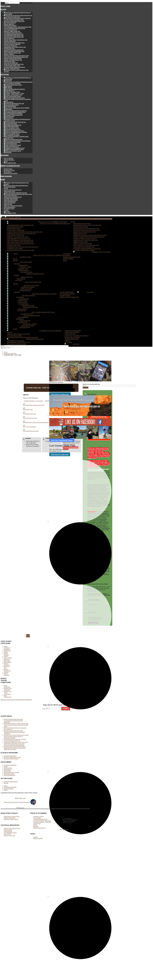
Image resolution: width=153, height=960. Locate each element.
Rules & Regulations (9, 207)
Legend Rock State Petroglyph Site (13, 50)
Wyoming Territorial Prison (11, 68)
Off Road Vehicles (28, 295)
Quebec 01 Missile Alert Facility (13, 58)
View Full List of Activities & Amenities (48, 255)
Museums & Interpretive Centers (44, 294)
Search (3, 3)
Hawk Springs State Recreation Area (14, 42)
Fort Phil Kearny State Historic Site (14, 37)
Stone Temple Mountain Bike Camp (8, 659)
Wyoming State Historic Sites (12, 757)
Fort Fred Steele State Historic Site (14, 35)
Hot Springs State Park (10, 45)
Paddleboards (24, 299)
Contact (6, 210)
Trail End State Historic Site (12, 65)
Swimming (20, 319)
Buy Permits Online (9, 170)
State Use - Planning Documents (13, 205)
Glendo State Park (9, 38)
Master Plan (7, 650)
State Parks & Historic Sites (12, 816)
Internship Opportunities (11, 200)
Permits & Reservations (10, 166)
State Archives (8, 829)
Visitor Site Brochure (10, 201)
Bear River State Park (10, 22)
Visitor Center (24, 320)
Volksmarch (22, 322)
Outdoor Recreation (9, 818)
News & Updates (8, 158)
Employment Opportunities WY (13, 197)
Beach (15, 258)
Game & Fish (36, 823)
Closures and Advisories (7, 689)
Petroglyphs (22, 300)
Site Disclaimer (64, 829)
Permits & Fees (8, 169)
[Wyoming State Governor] (33, 804)
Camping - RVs (23, 269)
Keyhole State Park (9, 48)
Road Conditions (7, 686)
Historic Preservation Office (12, 828)
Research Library (28, 305)
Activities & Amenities (7, 648)
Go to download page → (58, 417)
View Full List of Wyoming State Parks (52, 222)
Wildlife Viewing (27, 325)
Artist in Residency (9, 160)
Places (3, 9)
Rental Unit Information (10, 173)
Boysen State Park (9, 24)
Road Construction (7, 696)
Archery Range (25, 257)
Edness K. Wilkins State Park (12, 31)
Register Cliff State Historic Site (13, 60)
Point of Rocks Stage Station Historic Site (16, 57)
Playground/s (24, 304)
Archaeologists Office (10, 832)
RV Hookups (21, 310)
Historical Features (31, 285)
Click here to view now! (60, 394)
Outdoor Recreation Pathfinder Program (15, 192)
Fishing (16, 275)
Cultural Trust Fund (9, 835)
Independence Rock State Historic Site (15, 47)
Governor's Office (38, 816)
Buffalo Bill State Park (10, 25)
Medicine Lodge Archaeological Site (14, 51)
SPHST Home (5, 6)
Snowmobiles (23, 317)
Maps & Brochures (7, 664)
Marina (17, 292)
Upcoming (5, 155)
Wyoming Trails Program (101, 252)
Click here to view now (60, 454)
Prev (28, 635)
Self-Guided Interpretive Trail (43, 312)
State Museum (8, 831)
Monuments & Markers (10, 195)
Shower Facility (27, 314)
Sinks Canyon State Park (11, 63)
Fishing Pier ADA (27, 277)
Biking (15, 260)
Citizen (35, 825)
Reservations (7, 171)
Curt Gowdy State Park (10, 30)
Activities (5, 74)
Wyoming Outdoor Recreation (50, 331)
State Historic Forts (9, 191)
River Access (22, 309)
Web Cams (7, 211)
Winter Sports (24, 327)
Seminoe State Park (9, 61)
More (3, 179)
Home (5, 646)
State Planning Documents (11, 772)
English (8, 347)
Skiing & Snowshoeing (32, 315)
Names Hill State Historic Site (12, 53)
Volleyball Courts (30, 324)
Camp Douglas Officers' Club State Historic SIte (17, 27)
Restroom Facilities (30, 307)
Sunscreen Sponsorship (35, 339)
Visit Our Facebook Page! (62, 440)
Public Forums (8, 204)
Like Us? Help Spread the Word (12, 190)
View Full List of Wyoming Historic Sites (55, 223)
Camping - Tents (25, 267)
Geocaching (21, 279)
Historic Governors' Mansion (12, 44)
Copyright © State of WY (40, 819)
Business (35, 826)
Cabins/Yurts (23, 265)
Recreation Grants (9, 208)
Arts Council (7, 834)
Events (6, 161)
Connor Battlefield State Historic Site (14, 28)
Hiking (15, 284)
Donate (6, 188)
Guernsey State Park (9, 41)
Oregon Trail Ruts (9, 54)
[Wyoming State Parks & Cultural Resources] (17, 802)
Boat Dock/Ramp (26, 262)
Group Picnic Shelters (33, 282)
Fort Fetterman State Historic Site (13, 34)
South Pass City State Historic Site (14, 64)
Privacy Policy (37, 818)
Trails (15, 253)
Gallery (6, 652)
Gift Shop (18, 280)
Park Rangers (6, 176)
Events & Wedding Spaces (35, 274)
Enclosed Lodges (26, 272)
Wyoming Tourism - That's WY (42, 822)
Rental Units (7, 771)
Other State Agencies (39, 828)
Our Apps (90, 292)
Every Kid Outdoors (9, 203)
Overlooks (20, 297)
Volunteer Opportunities (11, 198)
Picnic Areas (22, 302)
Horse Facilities (26, 289)
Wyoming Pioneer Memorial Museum (14, 67)
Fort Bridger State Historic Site (12, 32)
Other (15, 329)
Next (28, 636)
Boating (17, 264)
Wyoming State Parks (10, 756)
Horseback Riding (27, 287)
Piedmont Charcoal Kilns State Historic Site (16, 55)
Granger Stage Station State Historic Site (15, 40)
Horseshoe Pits (25, 290)
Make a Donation (6, 674)
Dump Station (23, 270)
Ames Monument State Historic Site (14, 21)
